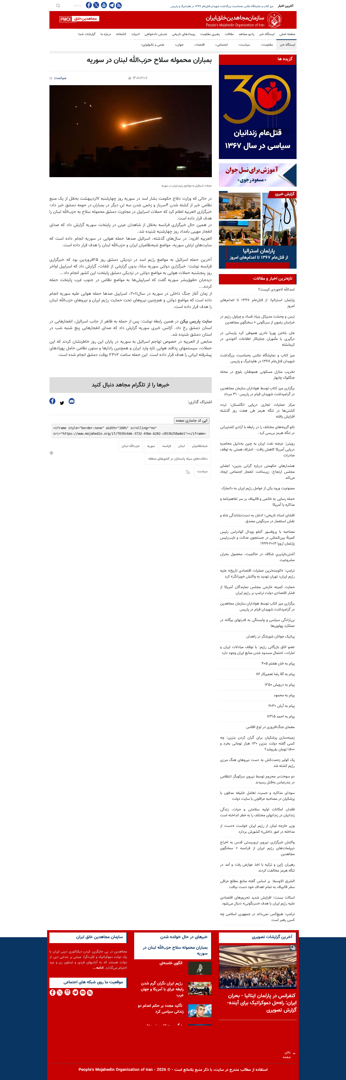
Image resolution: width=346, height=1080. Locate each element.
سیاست (244, 45)
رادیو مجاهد (246, 34)
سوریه (151, 446)
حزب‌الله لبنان (131, 446)
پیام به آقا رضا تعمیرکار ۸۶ (275, 674)
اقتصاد (199, 45)
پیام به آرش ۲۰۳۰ (281, 706)
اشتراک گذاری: (200, 402)
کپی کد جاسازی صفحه (192, 420)
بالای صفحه (288, 1053)
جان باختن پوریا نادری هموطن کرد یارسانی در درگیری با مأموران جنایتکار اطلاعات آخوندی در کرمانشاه (257, 339)
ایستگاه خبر (266, 34)
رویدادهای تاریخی (183, 34)
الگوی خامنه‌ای (171, 963)
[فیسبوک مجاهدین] (89, 5)
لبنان (181, 446)
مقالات (229, 34)
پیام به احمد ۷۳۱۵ (281, 717)
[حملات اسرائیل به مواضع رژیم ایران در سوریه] (130, 131)
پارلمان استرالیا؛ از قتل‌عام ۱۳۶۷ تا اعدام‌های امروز (257, 303)
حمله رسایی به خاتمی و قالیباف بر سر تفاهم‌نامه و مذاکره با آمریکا (257, 502)
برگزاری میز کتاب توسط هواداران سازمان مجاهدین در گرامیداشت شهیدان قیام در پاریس (257, 607)
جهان (179, 45)
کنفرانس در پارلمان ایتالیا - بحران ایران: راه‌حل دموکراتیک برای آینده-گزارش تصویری (262, 1003)
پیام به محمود (284, 695)
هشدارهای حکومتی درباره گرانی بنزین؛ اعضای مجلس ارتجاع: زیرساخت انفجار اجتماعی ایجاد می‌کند (257, 472)
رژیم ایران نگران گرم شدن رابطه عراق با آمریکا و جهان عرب (162, 989)
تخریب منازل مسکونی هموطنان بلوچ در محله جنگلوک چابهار (239, 6)
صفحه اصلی (287, 34)
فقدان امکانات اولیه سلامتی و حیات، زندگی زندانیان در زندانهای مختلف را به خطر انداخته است (257, 812)
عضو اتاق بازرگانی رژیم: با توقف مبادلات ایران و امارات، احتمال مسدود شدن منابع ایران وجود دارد (257, 650)
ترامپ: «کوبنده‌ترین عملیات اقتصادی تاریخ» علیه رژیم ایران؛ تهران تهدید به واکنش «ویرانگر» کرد (257, 574)
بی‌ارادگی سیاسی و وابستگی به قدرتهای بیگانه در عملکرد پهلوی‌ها (257, 623)
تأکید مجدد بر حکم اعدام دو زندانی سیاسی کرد (161, 1009)
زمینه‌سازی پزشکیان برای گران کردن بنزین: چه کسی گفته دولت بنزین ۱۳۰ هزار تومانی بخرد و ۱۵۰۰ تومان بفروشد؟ (257, 744)
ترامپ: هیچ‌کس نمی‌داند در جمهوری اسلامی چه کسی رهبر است (257, 917)
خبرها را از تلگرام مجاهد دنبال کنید (130, 385)
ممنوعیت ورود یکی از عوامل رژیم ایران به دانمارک (258, 488)
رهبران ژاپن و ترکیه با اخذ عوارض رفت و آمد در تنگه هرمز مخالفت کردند (257, 868)
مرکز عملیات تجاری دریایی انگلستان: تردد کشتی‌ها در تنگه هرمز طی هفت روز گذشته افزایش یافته (257, 411)
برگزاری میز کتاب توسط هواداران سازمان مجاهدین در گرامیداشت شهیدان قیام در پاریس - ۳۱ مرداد (257, 391)
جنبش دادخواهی (156, 34)
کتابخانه (121, 34)
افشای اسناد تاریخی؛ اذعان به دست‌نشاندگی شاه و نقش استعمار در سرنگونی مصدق (257, 518)
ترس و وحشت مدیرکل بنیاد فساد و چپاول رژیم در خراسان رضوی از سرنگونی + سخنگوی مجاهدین (257, 320)
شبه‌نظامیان (200, 446)
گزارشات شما (87, 34)
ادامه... (98, 968)
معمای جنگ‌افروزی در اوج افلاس (270, 727)
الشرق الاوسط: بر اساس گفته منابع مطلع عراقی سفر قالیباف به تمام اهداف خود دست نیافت (257, 884)
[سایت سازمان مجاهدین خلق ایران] (173, 20)
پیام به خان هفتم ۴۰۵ (278, 664)
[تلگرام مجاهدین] (111, 5)
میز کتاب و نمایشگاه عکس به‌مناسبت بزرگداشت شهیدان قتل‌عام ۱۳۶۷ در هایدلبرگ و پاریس (257, 358)
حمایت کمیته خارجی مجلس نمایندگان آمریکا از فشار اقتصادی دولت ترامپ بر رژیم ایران (257, 590)
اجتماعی (221, 45)
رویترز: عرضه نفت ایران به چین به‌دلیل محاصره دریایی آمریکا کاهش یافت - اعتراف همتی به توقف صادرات (257, 449)
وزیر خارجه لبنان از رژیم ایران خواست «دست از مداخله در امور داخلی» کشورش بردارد (257, 829)
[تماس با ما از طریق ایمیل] (82, 992)
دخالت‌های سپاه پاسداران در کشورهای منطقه (178, 459)
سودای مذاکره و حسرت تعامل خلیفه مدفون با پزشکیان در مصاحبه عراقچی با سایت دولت (257, 796)
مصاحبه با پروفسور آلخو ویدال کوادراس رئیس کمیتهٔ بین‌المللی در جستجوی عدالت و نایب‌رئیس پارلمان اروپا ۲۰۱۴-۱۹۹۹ (257, 538)
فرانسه (166, 446)
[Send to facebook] (52, 401)
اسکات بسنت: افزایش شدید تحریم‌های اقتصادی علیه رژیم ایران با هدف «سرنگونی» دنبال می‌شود (257, 901)
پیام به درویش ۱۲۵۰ (280, 685)
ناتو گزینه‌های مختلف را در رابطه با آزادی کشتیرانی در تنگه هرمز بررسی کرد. (257, 430)
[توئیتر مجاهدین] (96, 5)
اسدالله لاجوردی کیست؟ (276, 290)
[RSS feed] (119, 5)
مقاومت (267, 45)
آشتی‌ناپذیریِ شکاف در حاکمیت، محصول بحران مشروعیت (257, 557)
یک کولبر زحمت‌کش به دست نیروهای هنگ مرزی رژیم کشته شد (257, 763)
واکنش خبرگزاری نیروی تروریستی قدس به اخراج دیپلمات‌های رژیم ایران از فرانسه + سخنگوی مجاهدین (257, 848)
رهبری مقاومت (210, 34)
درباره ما (106, 34)
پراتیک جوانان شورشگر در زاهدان (270, 637)
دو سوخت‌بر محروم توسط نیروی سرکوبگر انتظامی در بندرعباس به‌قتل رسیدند (257, 779)
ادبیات (135, 34)
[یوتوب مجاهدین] (104, 5)
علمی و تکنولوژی (152, 45)
